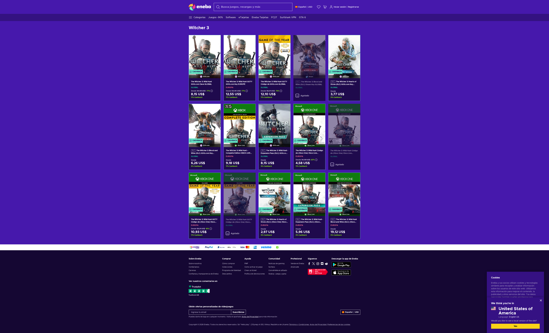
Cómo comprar (228, 263)
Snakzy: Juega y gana (277, 274)
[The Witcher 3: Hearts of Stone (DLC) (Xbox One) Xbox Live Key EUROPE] (274, 191)
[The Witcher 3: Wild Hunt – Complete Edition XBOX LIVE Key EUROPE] (239, 122)
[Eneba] (200, 6)
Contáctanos (194, 267)
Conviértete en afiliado (277, 270)
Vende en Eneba (297, 263)
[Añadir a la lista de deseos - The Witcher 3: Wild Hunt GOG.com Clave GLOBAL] (215, 39)
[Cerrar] (541, 300)
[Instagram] (317, 263)
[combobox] (253, 7)
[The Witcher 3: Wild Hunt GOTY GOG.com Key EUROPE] (239, 53)
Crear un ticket (250, 270)
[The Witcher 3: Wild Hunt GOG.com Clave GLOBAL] (205, 53)
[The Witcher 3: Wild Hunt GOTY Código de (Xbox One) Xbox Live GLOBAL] (240, 191)
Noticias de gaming (276, 263)
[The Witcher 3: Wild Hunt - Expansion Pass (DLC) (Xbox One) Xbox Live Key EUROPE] (309, 191)
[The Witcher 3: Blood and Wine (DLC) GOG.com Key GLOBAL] (205, 122)
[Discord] (322, 263)
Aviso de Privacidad (250, 317)
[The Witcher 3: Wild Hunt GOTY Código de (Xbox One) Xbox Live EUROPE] (205, 191)
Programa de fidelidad (231, 270)
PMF (246, 263)
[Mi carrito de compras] (325, 7)
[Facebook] (309, 263)
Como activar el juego (253, 267)
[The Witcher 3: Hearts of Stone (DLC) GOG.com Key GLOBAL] (344, 53)
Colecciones (227, 267)
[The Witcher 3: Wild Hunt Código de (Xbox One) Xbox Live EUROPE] (309, 122)
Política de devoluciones (254, 274)
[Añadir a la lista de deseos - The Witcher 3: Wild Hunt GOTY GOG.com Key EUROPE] (250, 39)
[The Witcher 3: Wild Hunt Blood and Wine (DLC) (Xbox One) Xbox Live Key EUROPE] (344, 191)
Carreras (192, 270)
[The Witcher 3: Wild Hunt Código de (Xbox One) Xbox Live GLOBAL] (344, 122)
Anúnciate (295, 267)
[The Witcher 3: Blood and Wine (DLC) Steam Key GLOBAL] (309, 53)
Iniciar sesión (340, 7)
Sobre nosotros (195, 263)
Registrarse (353, 7)
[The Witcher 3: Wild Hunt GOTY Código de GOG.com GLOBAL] (274, 53)
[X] (313, 263)
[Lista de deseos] (319, 7)
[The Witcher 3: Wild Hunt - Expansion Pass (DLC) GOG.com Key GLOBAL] (274, 122)
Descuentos (227, 274)
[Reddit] (326, 263)
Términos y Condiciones (299, 324)
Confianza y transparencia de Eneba (203, 274)
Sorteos (271, 267)
